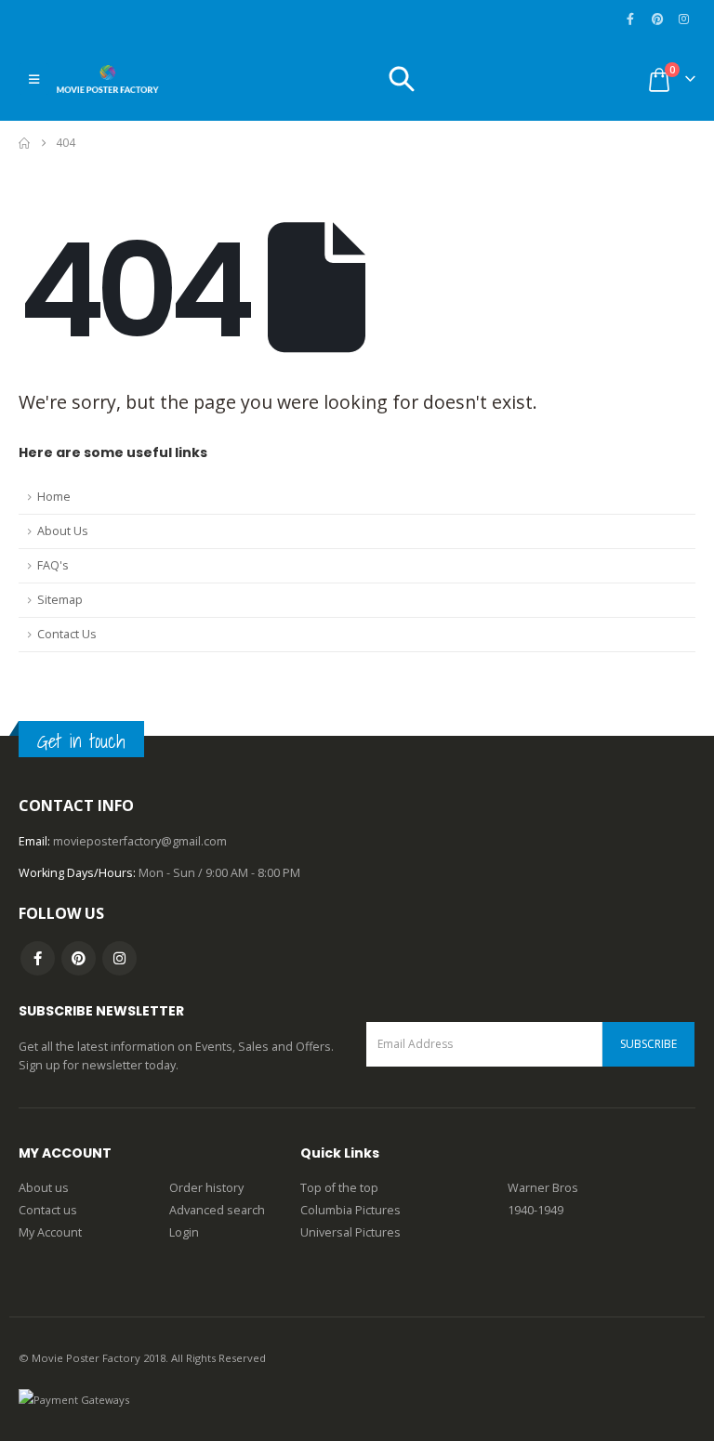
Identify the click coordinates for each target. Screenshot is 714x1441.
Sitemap (60, 600)
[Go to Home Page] (24, 143)
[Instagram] (683, 19)
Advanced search (217, 1210)
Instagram (119, 958)
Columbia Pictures (350, 1210)
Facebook (37, 958)
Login (184, 1232)
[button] (34, 79)
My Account (50, 1232)
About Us (62, 531)
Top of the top (339, 1188)
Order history (206, 1188)
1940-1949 (535, 1210)
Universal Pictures (350, 1232)
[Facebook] (630, 19)
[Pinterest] (657, 19)
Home (54, 496)
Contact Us (67, 634)
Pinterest (78, 958)
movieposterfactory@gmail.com (140, 841)
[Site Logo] (108, 79)
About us (44, 1188)
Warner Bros (543, 1188)
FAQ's (53, 565)
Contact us (48, 1210)
